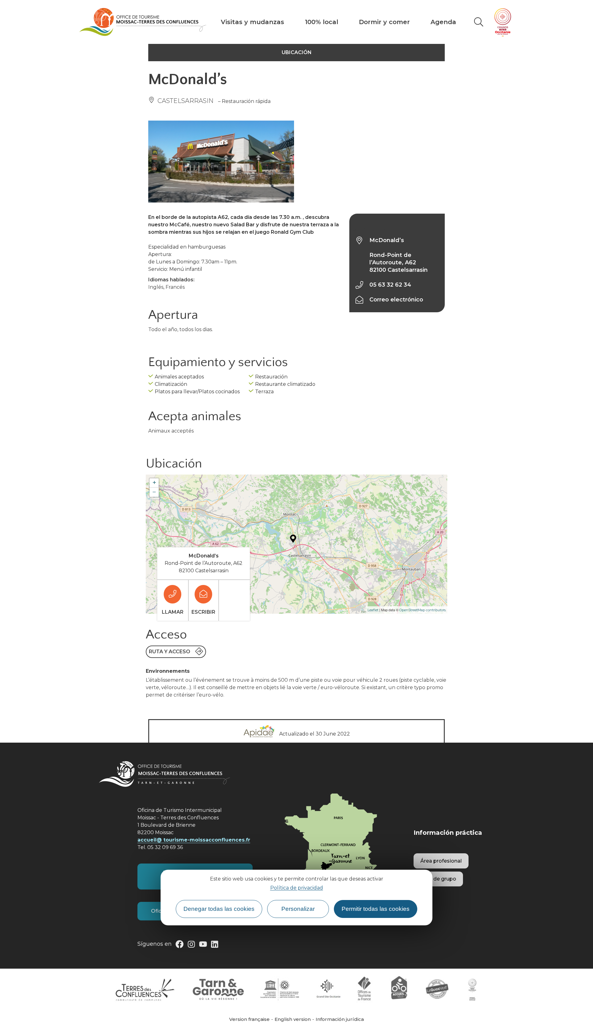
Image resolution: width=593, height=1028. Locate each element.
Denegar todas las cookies (218, 909)
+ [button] (154, 483)
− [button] (154, 492)
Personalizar (298, 909)
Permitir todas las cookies (376, 909)
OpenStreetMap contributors (422, 610)
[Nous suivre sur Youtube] (203, 945)
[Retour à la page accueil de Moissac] (142, 22)
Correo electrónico (396, 299)
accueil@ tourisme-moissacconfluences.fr (193, 840)
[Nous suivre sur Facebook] (179, 945)
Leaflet (373, 610)
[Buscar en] (478, 22)
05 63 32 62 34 (390, 284)
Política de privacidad (296, 888)
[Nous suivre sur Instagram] (191, 945)
